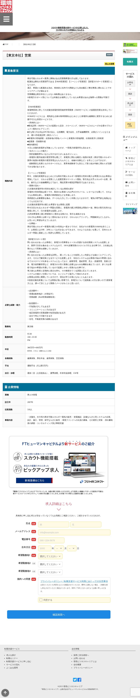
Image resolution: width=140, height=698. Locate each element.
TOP (6, 44)
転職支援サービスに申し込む (130, 63)
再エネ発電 (109, 64)
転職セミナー (12, 658)
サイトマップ (131, 204)
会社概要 (130, 194)
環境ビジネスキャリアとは (130, 161)
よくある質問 (12, 668)
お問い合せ (130, 184)
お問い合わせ (79, 658)
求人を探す (11, 655)
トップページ (130, 149)
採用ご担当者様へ (81, 655)
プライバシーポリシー (83, 668)
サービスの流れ (130, 173)
